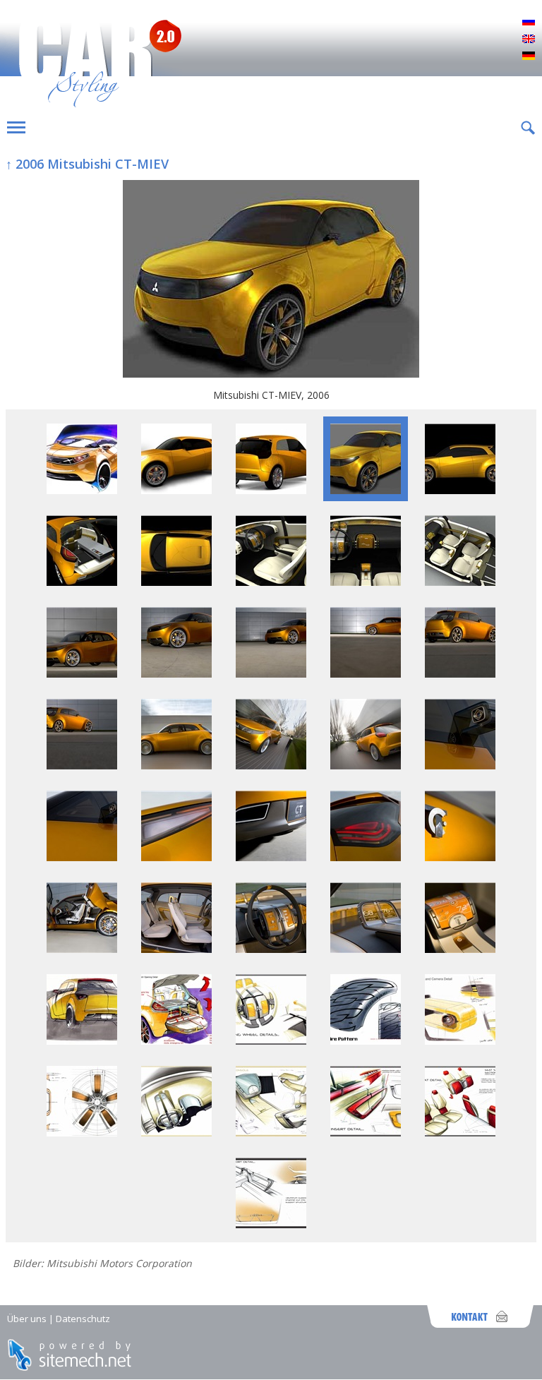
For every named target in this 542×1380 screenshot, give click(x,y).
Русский (528, 22)
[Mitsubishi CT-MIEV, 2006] (271, 280)
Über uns (27, 1318)
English (528, 39)
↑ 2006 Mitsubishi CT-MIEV (87, 163)
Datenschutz (83, 1318)
